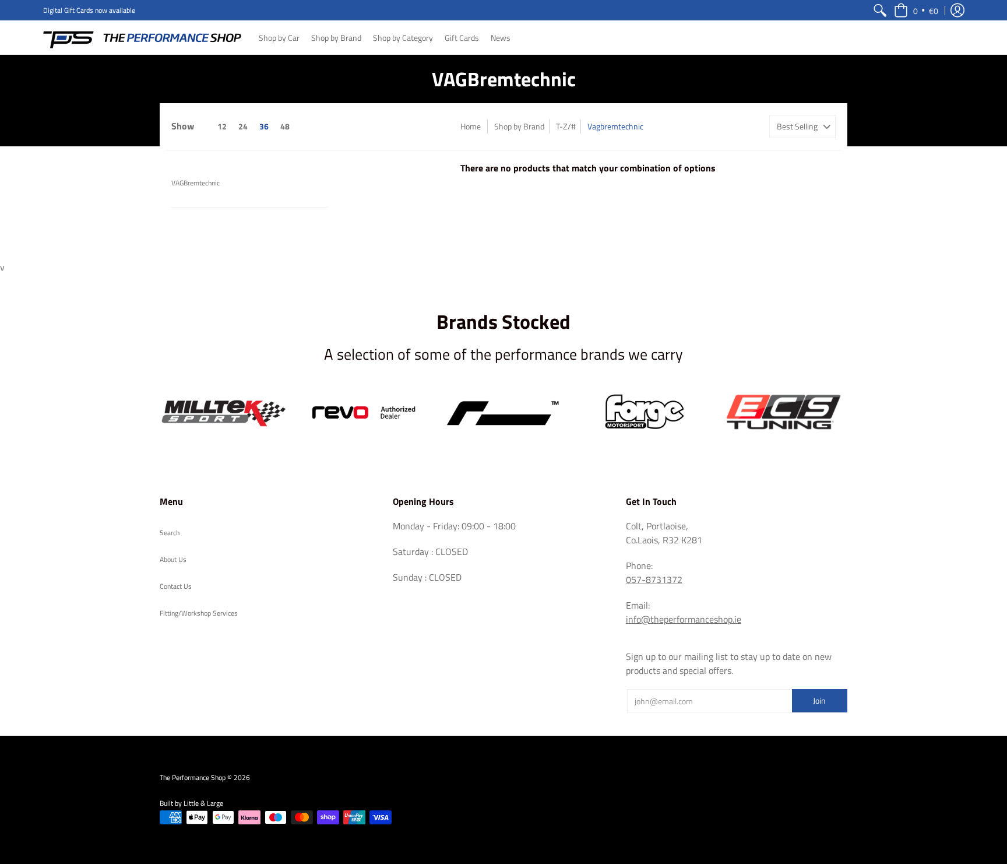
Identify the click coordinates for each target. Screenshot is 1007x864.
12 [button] (222, 126)
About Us (173, 559)
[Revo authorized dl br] (364, 412)
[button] (916, 10)
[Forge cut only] (643, 412)
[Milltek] (224, 412)
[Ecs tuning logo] (783, 412)
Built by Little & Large (191, 803)
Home (470, 126)
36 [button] (264, 126)
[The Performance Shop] (142, 37)
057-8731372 (654, 579)
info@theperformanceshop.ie (683, 619)
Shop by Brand (519, 126)
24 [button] (243, 126)
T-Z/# (566, 126)
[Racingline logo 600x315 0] (503, 413)
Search (169, 532)
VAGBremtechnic (195, 182)
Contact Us (176, 586)
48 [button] (285, 126)
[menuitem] (879, 10)
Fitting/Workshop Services (199, 613)
